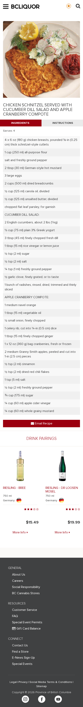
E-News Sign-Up (23, 657)
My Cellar (72, 5)
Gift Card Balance (29, 628)
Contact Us (20, 645)
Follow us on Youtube (58, 699)
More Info (19, 532)
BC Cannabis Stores (26, 593)
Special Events (22, 663)
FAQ (15, 616)
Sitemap (41, 686)
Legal (13, 682)
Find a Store (20, 651)
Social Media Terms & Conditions (50, 682)
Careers (17, 580)
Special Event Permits (27, 622)
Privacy (23, 682)
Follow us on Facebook (42, 699)
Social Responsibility (26, 587)
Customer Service (24, 609)
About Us (18, 574)
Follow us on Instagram (25, 699)
